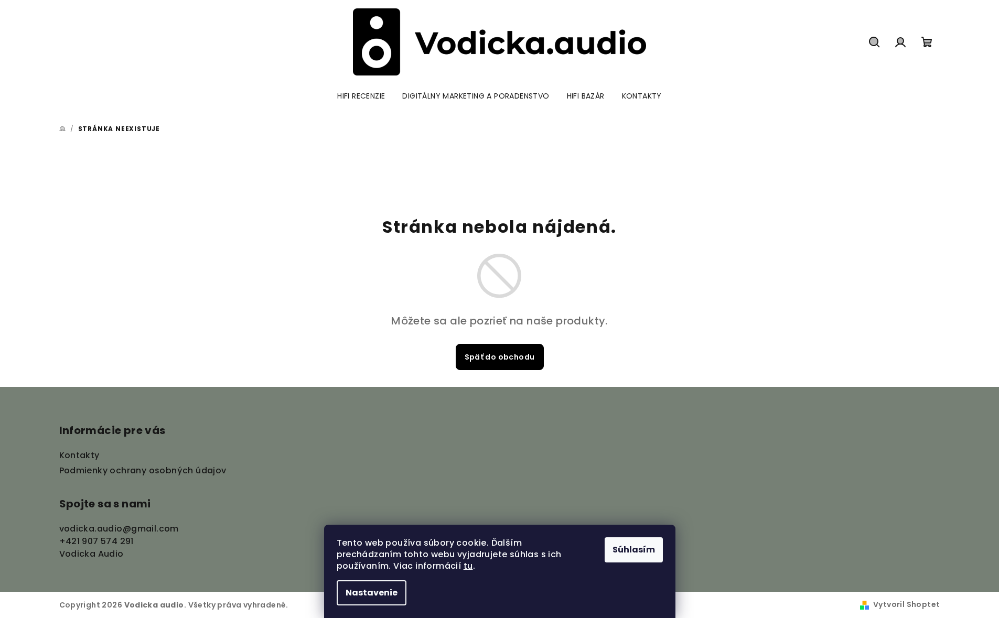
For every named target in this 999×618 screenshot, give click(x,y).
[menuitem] (361, 96)
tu (468, 566)
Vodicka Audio (91, 554)
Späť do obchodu (500, 357)
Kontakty (79, 455)
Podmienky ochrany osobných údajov (143, 470)
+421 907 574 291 (96, 541)
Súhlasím (634, 550)
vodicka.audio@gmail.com (119, 529)
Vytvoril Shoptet (906, 604)
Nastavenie (372, 593)
